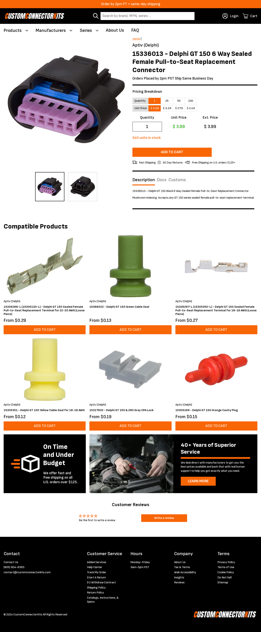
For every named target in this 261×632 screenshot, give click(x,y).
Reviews (179, 582)
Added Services (96, 562)
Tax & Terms (182, 567)
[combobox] (148, 16)
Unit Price (178, 117)
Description (143, 180)
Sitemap (222, 582)
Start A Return (96, 577)
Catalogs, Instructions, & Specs (103, 600)
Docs (161, 180)
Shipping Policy (96, 587)
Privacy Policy (226, 562)
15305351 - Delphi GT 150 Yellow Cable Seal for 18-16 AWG (44, 410)
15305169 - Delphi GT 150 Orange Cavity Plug (206, 410)
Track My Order (96, 572)
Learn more (198, 481)
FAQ (135, 30)
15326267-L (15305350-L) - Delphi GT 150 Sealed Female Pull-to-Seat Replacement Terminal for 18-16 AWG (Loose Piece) (216, 310)
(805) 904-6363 (14, 567)
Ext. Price (210, 117)
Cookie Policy (225, 572)
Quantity (147, 117)
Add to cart (172, 152)
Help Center (94, 567)
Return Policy (95, 592)
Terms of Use (225, 567)
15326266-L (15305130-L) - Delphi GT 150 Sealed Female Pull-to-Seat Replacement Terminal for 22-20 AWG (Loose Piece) (44, 310)
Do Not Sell (224, 577)
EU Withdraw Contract (101, 582)
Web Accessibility (185, 572)
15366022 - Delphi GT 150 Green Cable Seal (119, 307)
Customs (177, 180)
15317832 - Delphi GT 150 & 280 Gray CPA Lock (121, 410)
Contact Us (11, 562)
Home (136, 39)
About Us (115, 30)
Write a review (164, 518)
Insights (179, 577)
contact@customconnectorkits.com (27, 572)
